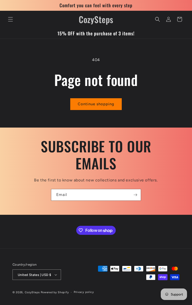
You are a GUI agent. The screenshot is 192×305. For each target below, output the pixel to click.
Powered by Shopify (55, 292)
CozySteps (33, 292)
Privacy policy (84, 292)
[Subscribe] (135, 195)
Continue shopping (96, 104)
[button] (10, 19)
